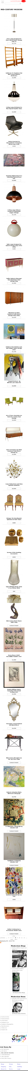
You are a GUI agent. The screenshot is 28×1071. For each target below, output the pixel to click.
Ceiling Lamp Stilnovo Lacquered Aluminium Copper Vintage (14, 211)
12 (24, 937)
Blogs (2, 1064)
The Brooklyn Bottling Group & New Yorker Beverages (18, 970)
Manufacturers (5, 1026)
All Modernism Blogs (19, 992)
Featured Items (5, 1018)
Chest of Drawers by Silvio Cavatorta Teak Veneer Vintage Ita (14, 451)
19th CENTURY (5, 1056)
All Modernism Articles (19, 1013)
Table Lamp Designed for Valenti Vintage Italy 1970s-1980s (14, 246)
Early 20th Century (6, 1058)
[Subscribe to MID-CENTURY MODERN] (0, 942)
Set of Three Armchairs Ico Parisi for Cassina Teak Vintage (14, 417)
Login (18, 1069)
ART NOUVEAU (5, 1049)
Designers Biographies (7, 1024)
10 (19, 937)
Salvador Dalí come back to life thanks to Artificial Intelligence (19, 1000)
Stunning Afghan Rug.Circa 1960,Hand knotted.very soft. (14, 177)
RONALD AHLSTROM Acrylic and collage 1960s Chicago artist (14, 348)
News (18, 1064)
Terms (11, 1069)
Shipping (3, 1066)
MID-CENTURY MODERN (7, 1053)
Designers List (5, 1022)
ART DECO (4, 1051)
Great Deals (4, 1020)
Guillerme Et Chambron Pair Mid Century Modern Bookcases (14, 74)
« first (13, 936)
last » (16, 939)
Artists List (4, 1027)
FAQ (10, 1066)
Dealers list (4, 1029)
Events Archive (5, 1016)
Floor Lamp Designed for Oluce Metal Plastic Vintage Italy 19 (14, 40)
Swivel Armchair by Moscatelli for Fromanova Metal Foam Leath (14, 143)
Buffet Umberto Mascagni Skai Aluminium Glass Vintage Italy (14, 280)
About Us (3, 1069)
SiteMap (19, 1066)
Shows (11, 1064)
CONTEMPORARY (5, 1054)
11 (21, 937)
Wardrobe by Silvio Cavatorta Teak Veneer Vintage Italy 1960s (14, 314)
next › (12, 939)
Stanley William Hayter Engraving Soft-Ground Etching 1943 (14, 691)
